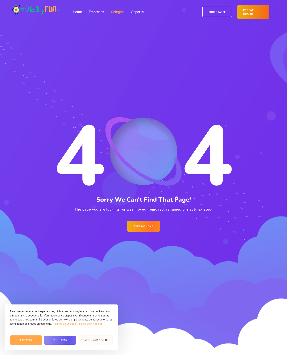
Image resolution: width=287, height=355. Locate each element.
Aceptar (26, 340)
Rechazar (60, 340)
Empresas (96, 12)
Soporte (137, 12)
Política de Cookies (65, 323)
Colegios (117, 12)
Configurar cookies (95, 340)
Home (77, 12)
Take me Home (143, 226)
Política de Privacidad (90, 323)
